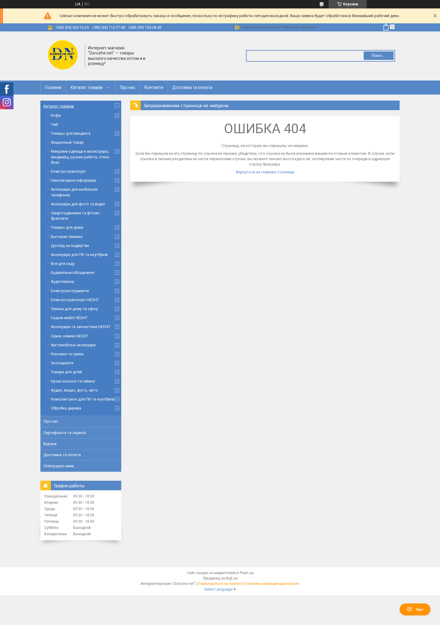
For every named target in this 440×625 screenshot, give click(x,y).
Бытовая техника (66, 236)
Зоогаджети (62, 363)
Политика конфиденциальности (272, 584)
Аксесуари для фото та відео (78, 204)
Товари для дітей (66, 372)
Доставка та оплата (192, 87)
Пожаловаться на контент (220, 584)
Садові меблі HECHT (69, 317)
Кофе (56, 115)
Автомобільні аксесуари (73, 345)
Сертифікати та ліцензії (64, 432)
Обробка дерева (66, 408)
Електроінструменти (70, 291)
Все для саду (63, 263)
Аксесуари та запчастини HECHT (80, 326)
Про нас (127, 87)
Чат (419, 609)
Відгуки (50, 444)
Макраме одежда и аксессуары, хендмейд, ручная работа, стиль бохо (80, 156)
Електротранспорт (68, 171)
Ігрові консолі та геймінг (73, 381)
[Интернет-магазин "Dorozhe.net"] (63, 55)
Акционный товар (67, 142)
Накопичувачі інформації (73, 180)
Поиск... (378, 55)
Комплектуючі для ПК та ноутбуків (83, 399)
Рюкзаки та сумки (67, 354)
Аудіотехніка (62, 281)
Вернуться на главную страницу (265, 172)
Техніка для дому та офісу (74, 309)
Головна (53, 87)
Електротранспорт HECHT (75, 300)
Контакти (154, 87)
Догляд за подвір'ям (70, 245)
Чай (54, 124)
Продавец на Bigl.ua (220, 578)
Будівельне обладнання (72, 272)
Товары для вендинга (70, 133)
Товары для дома (67, 227)
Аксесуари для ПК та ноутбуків (79, 254)
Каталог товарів (87, 87)
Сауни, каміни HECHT (69, 336)
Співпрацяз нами (58, 466)
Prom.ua (247, 573)
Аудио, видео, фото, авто (74, 390)
